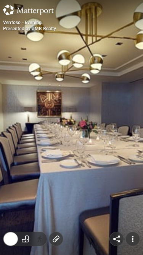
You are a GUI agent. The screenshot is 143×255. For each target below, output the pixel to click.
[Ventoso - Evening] (71, 127)
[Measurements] (56, 239)
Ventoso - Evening (22, 22)
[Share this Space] (116, 239)
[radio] (10, 239)
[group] (25, 239)
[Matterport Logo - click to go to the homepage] (28, 10)
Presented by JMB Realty (29, 28)
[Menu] (132, 239)
